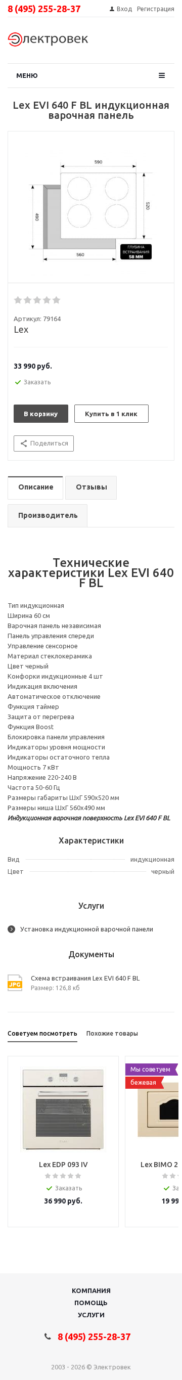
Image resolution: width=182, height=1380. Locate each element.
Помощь (91, 1302)
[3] (37, 300)
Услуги (91, 1314)
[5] (57, 300)
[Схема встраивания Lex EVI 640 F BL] (91, 210)
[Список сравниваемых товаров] (159, 43)
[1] (18, 300)
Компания (91, 1290)
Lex (21, 329)
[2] (28, 300)
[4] (47, 300)
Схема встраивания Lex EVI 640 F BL (85, 978)
